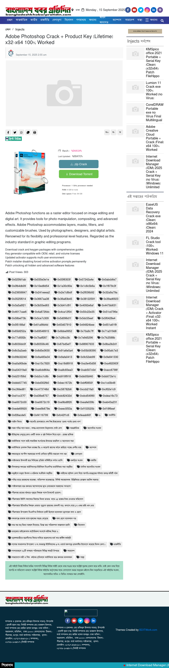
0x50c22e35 (87, 312)
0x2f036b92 (87, 292)
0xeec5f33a (65, 408)
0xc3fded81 (19, 389)
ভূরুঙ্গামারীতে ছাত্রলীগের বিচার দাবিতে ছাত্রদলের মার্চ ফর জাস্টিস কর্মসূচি (41, 538)
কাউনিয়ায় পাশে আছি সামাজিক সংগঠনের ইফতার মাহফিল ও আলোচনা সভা (43, 441)
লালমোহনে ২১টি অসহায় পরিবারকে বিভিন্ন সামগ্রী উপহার (35, 550)
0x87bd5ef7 (64, 344)
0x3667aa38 (41, 299)
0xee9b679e (42, 408)
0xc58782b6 (64, 389)
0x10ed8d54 (41, 286)
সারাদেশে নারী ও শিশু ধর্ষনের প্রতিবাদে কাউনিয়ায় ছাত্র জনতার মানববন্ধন (42, 557)
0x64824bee (87, 324)
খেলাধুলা (56, 20)
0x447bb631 (109, 305)
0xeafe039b (87, 402)
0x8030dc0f (19, 344)
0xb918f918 (64, 376)
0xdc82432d (64, 395)
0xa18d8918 (65, 363)
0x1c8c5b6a (87, 286)
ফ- (113, 132)
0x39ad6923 (111, 299)
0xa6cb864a (42, 370)
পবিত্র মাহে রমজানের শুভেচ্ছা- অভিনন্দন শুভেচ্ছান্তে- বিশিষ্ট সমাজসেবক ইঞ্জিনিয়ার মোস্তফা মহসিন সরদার (55, 479)
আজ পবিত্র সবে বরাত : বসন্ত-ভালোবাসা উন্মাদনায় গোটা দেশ (37, 428)
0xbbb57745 (19, 383)
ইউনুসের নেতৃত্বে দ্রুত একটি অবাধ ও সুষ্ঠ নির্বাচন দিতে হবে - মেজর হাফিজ (42, 434)
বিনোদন (69, 20)
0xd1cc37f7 (19, 395)
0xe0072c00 (19, 402)
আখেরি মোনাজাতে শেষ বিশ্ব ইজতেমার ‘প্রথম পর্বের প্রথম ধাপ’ (55, 421)
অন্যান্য (92, 20)
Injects (20, 29)
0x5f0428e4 (108, 318)
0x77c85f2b (19, 337)
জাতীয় (34, 20)
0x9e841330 (110, 357)
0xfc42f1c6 (62, 415)
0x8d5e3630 (42, 350)
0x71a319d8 (109, 331)
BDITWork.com (148, 630)
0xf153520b (87, 408)
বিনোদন (81, 525)
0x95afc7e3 (111, 350)
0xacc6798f (111, 370)
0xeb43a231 (109, 402)
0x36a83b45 (64, 299)
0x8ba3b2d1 (109, 344)
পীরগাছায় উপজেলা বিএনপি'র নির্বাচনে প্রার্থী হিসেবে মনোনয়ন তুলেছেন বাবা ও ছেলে (46, 512)
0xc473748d (41, 389)
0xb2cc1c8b (41, 376)
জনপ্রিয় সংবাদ (77, 460)
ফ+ (107, 132)
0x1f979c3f (109, 286)
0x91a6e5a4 (65, 350)
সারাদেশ (129, 20)
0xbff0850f (86, 383)
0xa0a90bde (19, 363)
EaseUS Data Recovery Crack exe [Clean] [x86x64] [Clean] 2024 (153, 218)
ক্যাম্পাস (117, 20)
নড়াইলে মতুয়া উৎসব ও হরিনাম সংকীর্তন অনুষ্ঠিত (32, 473)
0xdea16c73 (110, 395)
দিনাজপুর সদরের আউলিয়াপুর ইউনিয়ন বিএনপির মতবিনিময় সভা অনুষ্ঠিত (42, 467)
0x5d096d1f (64, 318)
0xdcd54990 (87, 395)
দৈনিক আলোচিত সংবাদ (90, 467)
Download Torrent (80, 174)
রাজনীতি (44, 20)
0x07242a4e (86, 279)
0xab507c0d (88, 370)
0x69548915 (41, 331)
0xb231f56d (19, 376)
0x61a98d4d (41, 324)
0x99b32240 (19, 357)
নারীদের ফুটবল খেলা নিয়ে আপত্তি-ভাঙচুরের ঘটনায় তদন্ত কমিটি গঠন (89, 473)
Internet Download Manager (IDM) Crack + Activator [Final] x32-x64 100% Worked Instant (154, 313)
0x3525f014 (19, 299)
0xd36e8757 (41, 395)
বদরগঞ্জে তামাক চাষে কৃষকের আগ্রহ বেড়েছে (30, 518)
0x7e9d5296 (85, 337)
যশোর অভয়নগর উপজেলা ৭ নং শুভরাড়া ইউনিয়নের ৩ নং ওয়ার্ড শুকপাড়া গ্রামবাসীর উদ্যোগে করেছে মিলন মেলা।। (59, 544)
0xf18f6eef (109, 408)
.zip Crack (80, 164)
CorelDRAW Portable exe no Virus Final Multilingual (155, 112)
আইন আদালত (104, 20)
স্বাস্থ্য (139, 20)
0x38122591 (88, 299)
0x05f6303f (63, 279)
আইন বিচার (17, 421)
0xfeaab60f (84, 415)
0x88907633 (86, 344)
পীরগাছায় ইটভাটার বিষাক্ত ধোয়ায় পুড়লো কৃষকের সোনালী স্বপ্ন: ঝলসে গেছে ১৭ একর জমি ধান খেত (53, 505)
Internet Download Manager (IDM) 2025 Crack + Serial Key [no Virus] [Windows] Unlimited (154, 172)
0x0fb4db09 (19, 286)
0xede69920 (19, 408)
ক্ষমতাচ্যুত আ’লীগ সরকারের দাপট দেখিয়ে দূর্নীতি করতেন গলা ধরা (39, 454)
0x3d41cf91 (64, 305)
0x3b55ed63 (41, 305)
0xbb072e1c (108, 376)
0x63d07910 (64, 324)
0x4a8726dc (42, 312)
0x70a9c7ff (87, 331)
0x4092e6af (86, 305)
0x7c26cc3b (63, 337)
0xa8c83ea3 (65, 370)
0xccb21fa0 (87, 389)
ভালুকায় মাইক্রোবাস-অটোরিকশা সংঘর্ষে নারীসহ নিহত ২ (35, 531)
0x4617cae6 (19, 312)
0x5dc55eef (86, 318)
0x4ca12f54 (65, 312)
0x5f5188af (18, 324)
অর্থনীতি (112, 415)
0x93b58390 (88, 350)
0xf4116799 (41, 415)
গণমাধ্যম (81, 20)
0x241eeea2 (42, 292)
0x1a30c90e (64, 286)
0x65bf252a (19, 331)
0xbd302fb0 (42, 383)
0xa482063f (111, 363)
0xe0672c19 (42, 402)
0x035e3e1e (41, 279)
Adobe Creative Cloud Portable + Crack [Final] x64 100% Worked (155, 138)
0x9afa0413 (65, 357)
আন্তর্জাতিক (21, 20)
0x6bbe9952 (64, 331)
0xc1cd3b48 (108, 383)
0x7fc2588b (108, 337)
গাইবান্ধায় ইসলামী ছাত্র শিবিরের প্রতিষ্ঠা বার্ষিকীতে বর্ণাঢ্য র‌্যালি (37, 460)
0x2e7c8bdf (65, 292)
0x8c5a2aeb (19, 350)
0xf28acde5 (19, 415)
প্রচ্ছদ (10, 20)
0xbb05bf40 (86, 376)
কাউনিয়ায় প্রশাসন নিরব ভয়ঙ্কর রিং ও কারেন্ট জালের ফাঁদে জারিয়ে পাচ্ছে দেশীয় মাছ (46, 447)
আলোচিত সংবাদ (94, 428)
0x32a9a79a (110, 292)
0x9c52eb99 (88, 357)
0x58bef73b (19, 318)
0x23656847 (19, 292)
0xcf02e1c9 (109, 389)
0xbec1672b (64, 383)
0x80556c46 (41, 344)
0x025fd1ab (19, 279)
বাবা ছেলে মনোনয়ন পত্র (66, 518)
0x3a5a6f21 (19, 305)
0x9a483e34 (42, 357)
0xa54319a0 (19, 370)
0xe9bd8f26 (65, 402)
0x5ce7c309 (41, 318)
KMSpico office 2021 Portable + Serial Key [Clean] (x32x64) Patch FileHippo (154, 63)
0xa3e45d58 (88, 363)
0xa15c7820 (42, 363)
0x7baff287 (40, 337)
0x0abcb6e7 (109, 279)
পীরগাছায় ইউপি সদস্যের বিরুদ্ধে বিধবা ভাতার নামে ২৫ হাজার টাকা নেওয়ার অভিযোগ (47, 499)
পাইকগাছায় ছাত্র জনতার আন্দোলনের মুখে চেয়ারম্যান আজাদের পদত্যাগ (41, 486)
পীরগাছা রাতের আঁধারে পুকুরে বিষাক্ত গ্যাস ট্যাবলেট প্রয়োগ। (36, 492)
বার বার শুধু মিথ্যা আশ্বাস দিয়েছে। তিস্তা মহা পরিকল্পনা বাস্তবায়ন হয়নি (41, 525)
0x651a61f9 (110, 324)
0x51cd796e (110, 312)
